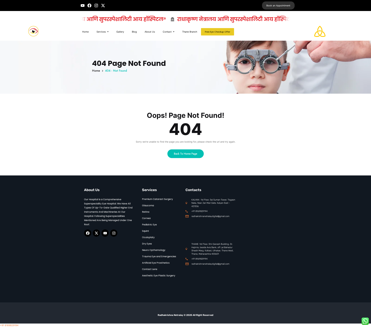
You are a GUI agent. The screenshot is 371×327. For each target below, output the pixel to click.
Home (85, 31)
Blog (134, 31)
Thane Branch (189, 31)
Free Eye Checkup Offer (217, 31)
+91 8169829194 (9, 325)
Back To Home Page (185, 154)
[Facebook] (89, 5)
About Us (150, 31)
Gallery (120, 31)
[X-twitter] (103, 5)
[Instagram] (96, 5)
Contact (167, 31)
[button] (102, 31)
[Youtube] (83, 5)
